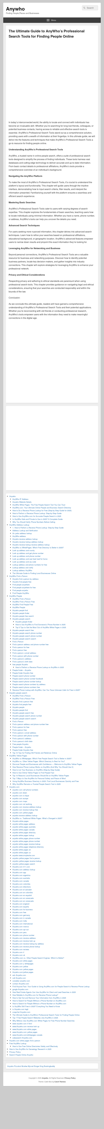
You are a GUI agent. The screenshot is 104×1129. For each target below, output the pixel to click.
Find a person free (19, 650)
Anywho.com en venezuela (23, 898)
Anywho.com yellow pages (22, 969)
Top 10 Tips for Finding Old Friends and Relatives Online (34, 752)
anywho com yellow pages (22, 812)
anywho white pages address (23, 824)
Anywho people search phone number (27, 633)
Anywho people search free (23, 630)
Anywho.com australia (21, 878)
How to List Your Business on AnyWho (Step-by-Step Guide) (36, 770)
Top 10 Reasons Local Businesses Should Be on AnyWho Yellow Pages (40, 775)
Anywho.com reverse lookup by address (28, 943)
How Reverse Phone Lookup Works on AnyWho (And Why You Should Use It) (42, 767)
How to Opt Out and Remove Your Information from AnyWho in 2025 (39, 998)
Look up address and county (23, 550)
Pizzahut (17, 1066)
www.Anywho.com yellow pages (24, 1032)
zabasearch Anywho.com (22, 1037)
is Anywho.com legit (20, 1009)
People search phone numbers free (26, 687)
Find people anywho (20, 590)
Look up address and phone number (26, 556)
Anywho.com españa (20, 906)
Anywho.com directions (21, 886)
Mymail (31, 1066)
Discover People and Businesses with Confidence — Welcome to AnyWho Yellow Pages (47, 764)
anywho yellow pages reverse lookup (26, 861)
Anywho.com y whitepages (22, 963)
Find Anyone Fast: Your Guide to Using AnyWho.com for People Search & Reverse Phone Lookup (51, 986)
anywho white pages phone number (26, 838)
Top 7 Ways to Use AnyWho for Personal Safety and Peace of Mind (39, 778)
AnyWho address (19, 536)
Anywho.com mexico (20, 926)
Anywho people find (20, 610)
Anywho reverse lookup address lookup (27, 542)
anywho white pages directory (24, 832)
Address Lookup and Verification (25, 530)
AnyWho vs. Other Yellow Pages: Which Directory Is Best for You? (38, 761)
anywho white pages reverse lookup (26, 844)
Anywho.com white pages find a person (24, 1040)
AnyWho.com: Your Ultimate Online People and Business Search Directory (41, 507)
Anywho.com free (19, 912)
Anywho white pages (20, 821)
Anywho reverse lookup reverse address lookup (31, 544)
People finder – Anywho (21, 670)
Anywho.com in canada (21, 918)
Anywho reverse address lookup (25, 539)
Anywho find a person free (22, 701)
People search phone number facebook (27, 678)
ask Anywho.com (19, 975)
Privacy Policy (15, 1052)
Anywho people (18, 707)
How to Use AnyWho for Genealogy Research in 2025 (30, 1049)
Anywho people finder (20, 613)
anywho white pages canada (23, 829)
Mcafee (24, 1066)
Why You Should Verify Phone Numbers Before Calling (33, 522)
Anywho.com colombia (21, 884)
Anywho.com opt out (20, 929)
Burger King (38, 1066)
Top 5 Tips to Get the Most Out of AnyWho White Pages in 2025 (40, 627)
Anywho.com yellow (20, 966)
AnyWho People (15, 596)
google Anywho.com (20, 989)
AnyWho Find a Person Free (23, 601)
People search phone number (23, 676)
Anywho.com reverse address (24, 938)
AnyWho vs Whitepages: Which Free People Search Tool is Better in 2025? (42, 758)
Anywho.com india (19, 921)
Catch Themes (60, 1081)
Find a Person (17, 641)
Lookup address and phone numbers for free (29, 564)
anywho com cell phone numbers (25, 789)
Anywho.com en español (22, 895)
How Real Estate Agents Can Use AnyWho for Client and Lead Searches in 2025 (44, 992)
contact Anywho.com (20, 983)
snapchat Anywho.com (21, 1012)
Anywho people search (21, 619)
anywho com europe (20, 798)
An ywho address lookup (22, 533)
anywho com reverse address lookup (26, 807)
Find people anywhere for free (24, 587)
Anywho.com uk (18, 955)
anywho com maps (19, 801)
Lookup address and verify (22, 567)
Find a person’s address (21, 658)
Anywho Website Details (22, 502)
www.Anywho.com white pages (24, 1029)
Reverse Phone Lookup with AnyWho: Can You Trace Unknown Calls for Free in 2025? (46, 690)
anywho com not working (22, 804)
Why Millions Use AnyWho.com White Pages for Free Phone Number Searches (43, 1020)
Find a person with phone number (25, 656)
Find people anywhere (21, 584)
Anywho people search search (24, 638)
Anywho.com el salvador (22, 889)
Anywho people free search (23, 616)
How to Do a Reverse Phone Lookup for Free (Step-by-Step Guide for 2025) (42, 510)
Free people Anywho (20, 744)
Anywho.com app (19, 872)
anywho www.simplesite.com (23, 855)
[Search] (84, 7)
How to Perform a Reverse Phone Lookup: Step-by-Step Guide (36, 513)
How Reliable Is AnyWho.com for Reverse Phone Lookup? (35, 995)
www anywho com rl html (22, 1023)
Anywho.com (14, 787)
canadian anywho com (21, 980)
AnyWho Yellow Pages (18, 755)
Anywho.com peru (19, 932)
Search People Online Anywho (21, 1054)
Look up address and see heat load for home (29, 559)
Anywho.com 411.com (21, 866)
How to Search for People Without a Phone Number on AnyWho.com (39, 1000)
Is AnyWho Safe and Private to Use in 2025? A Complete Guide (37, 519)
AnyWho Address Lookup (19, 525)
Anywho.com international (22, 923)
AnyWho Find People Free (22, 604)
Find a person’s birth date (22, 661)
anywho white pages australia (23, 827)
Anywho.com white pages (22, 960)
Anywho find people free (21, 581)
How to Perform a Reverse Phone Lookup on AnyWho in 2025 (39, 667)
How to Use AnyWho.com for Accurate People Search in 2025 (36, 516)
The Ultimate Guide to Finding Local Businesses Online (34, 573)
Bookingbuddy (49, 1066)
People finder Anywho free (22, 673)
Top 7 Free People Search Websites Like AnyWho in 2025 (35, 1017)
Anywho (15, 8)
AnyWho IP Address (20, 499)
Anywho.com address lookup (23, 869)
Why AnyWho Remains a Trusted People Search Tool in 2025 (36, 784)
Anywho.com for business (22, 909)
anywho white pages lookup (23, 835)
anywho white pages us (21, 852)
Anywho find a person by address (25, 579)
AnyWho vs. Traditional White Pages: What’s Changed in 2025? (37, 818)
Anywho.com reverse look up (23, 941)
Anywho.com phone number (23, 935)
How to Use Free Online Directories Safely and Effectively (35, 1046)
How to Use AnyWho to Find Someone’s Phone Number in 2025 (40, 624)
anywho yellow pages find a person (26, 858)
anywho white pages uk (21, 849)
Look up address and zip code (24, 561)
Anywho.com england (20, 903)
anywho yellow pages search (23, 864)
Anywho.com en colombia (22, 892)
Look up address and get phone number (27, 553)
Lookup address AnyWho (22, 570)
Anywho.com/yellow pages (22, 972)
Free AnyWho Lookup (17, 1043)
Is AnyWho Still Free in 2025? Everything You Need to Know (36, 1006)
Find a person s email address (24, 653)
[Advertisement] (52, 62)
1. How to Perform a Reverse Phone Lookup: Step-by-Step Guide (38, 527)
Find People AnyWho (20, 593)
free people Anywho (20, 664)
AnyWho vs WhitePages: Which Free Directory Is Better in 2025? (38, 547)
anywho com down (19, 792)
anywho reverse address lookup (24, 815)
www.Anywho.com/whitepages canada (27, 1035)
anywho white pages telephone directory (28, 847)
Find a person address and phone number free (30, 644)
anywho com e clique (20, 795)
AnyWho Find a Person (18, 576)
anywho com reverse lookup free (25, 809)
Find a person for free (20, 647)
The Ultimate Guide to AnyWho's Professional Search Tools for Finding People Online (45, 1015)
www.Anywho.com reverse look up (25, 1026)
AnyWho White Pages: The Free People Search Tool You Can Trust (38, 504)
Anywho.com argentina (21, 875)
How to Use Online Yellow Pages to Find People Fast (33, 772)
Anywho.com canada (20, 881)
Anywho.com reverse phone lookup (26, 946)
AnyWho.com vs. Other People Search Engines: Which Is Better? (38, 958)
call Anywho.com (19, 978)
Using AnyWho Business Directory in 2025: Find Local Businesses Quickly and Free (45, 781)
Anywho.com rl (18, 952)
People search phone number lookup (26, 681)
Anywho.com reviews (20, 949)
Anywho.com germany (21, 915)
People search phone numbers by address (29, 684)
